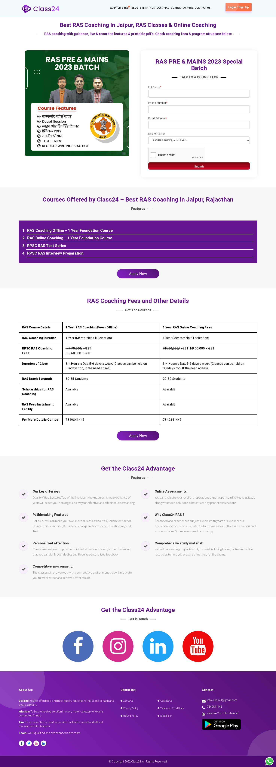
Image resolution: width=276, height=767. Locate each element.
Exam (113, 7)
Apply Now (138, 273)
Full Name (154, 87)
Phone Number (157, 102)
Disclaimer (166, 715)
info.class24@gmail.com (222, 700)
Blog (134, 7)
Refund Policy (130, 715)
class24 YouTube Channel (222, 713)
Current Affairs (182, 7)
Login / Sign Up (238, 7)
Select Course (156, 134)
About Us (128, 700)
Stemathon (147, 7)
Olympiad (163, 7)
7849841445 (214, 706)
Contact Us (202, 7)
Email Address (157, 118)
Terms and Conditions (172, 708)
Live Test (124, 7)
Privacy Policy (130, 708)
